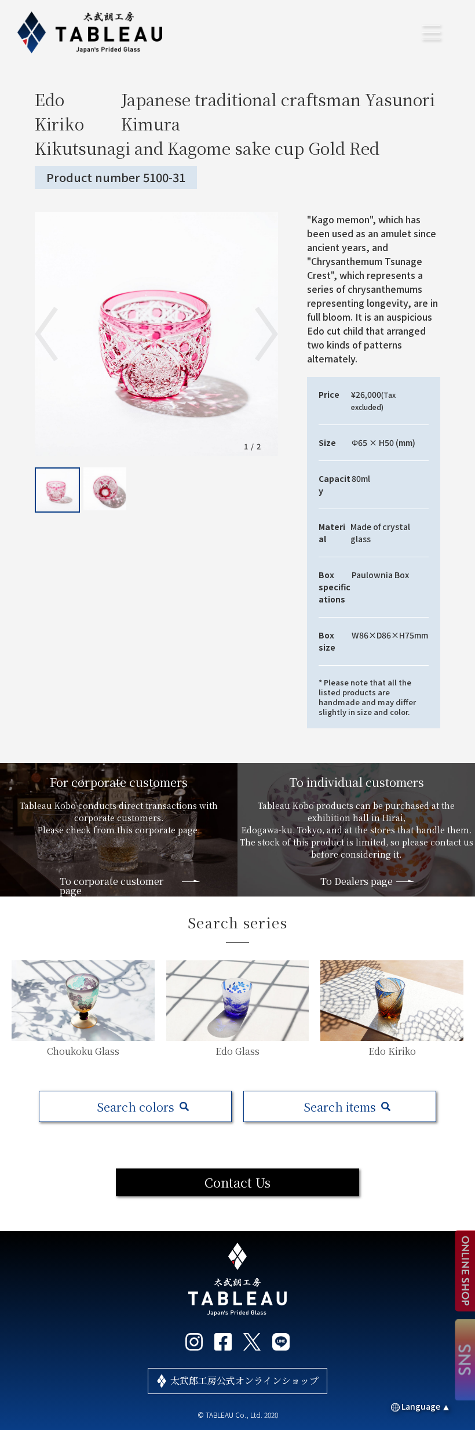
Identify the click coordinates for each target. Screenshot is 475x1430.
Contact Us (237, 1182)
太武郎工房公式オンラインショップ (244, 1380)
